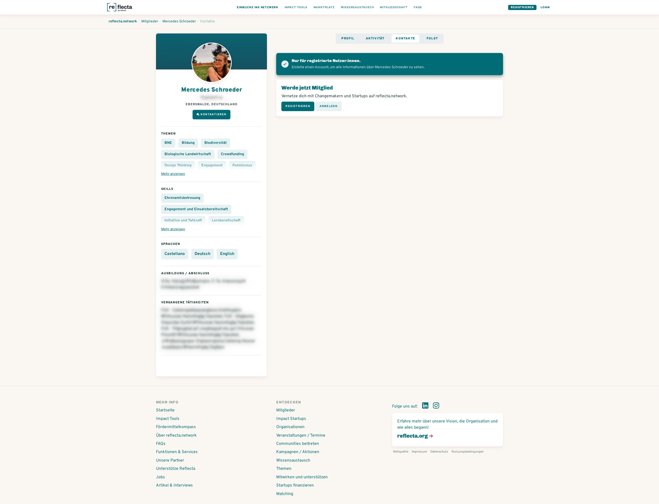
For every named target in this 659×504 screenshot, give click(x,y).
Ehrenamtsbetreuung (182, 198)
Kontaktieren (213, 114)
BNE (168, 143)
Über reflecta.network (176, 435)
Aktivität (375, 39)
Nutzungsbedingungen (468, 452)
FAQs (161, 443)
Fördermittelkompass (176, 427)
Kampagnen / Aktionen (297, 452)
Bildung (188, 143)
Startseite (165, 410)
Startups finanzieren (295, 485)
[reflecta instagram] (436, 406)
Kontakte (405, 39)
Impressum (419, 452)
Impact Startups (291, 418)
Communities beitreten (297, 443)
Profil (347, 39)
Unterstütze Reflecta (175, 468)
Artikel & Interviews (174, 485)
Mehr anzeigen (173, 174)
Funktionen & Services (177, 452)
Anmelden (328, 106)
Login (545, 7)
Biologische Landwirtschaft (187, 154)
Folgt (432, 39)
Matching (284, 494)
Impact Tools (167, 418)
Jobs (160, 477)
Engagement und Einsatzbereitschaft (196, 209)
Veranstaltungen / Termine (300, 435)
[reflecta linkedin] (425, 406)
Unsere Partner (170, 460)
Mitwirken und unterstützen (302, 477)
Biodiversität (215, 143)
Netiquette (400, 452)
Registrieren (522, 7)
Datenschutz (439, 452)
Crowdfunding (232, 154)
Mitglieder (285, 410)
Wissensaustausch (293, 460)
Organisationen (290, 427)
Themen (283, 468)
